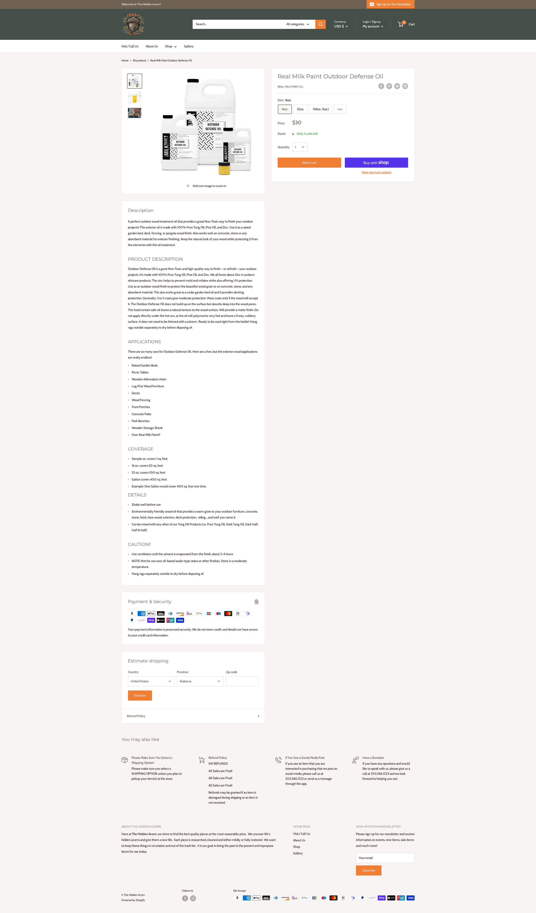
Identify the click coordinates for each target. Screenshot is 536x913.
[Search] (320, 24)
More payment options (376, 172)
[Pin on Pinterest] (389, 86)
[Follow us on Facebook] (185, 898)
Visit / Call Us (129, 46)
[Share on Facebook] (381, 86)
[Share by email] (405, 86)
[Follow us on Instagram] (193, 898)
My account (371, 26)
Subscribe (368, 870)
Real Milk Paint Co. (290, 86)
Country (133, 672)
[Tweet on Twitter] (397, 86)
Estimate (140, 695)
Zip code (231, 672)
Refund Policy (136, 716)
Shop (168, 46)
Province (182, 672)
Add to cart (309, 162)
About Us (152, 46)
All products (139, 60)
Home (125, 60)
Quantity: (284, 147)
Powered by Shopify (133, 900)
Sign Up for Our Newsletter (393, 4)
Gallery (189, 46)
